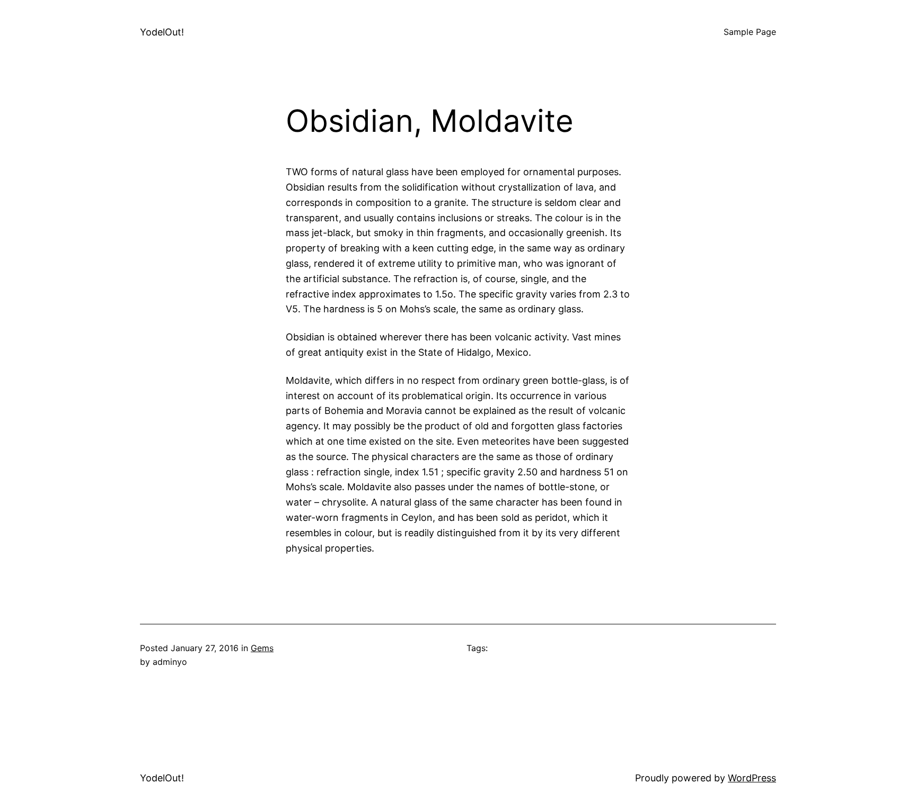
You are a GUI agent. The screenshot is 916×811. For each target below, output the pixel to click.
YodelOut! (162, 32)
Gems (262, 648)
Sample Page (750, 31)
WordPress (752, 777)
